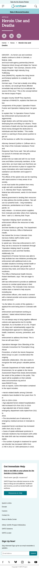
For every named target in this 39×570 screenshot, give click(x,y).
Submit (33, 553)
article (5, 17)
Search (35, 6)
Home (4, 43)
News (12, 43)
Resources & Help (15, 493)
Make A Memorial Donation (19, 12)
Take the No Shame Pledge (19, 2)
